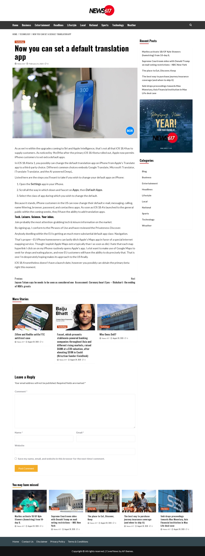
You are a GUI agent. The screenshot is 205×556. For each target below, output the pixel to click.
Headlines (58, 25)
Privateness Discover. (108, 227)
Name (19, 432)
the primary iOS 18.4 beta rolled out (90, 152)
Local (83, 25)
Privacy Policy (57, 541)
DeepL (68, 171)
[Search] (191, 25)
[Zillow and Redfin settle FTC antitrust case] (32, 317)
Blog (144, 171)
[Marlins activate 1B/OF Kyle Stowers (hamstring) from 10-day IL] (29, 501)
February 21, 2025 (36, 64)
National (93, 25)
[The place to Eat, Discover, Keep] (102, 501)
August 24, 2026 (33, 342)
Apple (115, 152)
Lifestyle (71, 25)
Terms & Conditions (78, 541)
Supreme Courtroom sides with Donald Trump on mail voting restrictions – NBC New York (166, 63)
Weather (131, 25)
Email (80, 432)
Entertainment (42, 25)
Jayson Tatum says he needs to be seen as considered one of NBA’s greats (44, 282)
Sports (105, 25)
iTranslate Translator (27, 171)
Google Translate (98, 167)
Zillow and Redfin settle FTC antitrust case (30, 336)
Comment (21, 391)
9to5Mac (58, 152)
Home (15, 25)
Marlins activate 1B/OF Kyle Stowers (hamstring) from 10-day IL (161, 53)
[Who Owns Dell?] (117, 317)
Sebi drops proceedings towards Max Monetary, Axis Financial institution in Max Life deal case (164, 89)
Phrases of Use (59, 227)
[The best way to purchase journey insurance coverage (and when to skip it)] (139, 501)
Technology (118, 25)
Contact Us (27, 541)
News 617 (21, 64)
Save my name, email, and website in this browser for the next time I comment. (61, 458)
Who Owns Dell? (107, 334)
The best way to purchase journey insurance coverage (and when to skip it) (165, 78)
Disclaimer (41, 541)
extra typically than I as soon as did (89, 244)
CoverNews (112, 551)
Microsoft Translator (122, 167)
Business (26, 25)
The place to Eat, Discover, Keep (159, 70)
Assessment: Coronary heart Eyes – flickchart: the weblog (105, 280)
